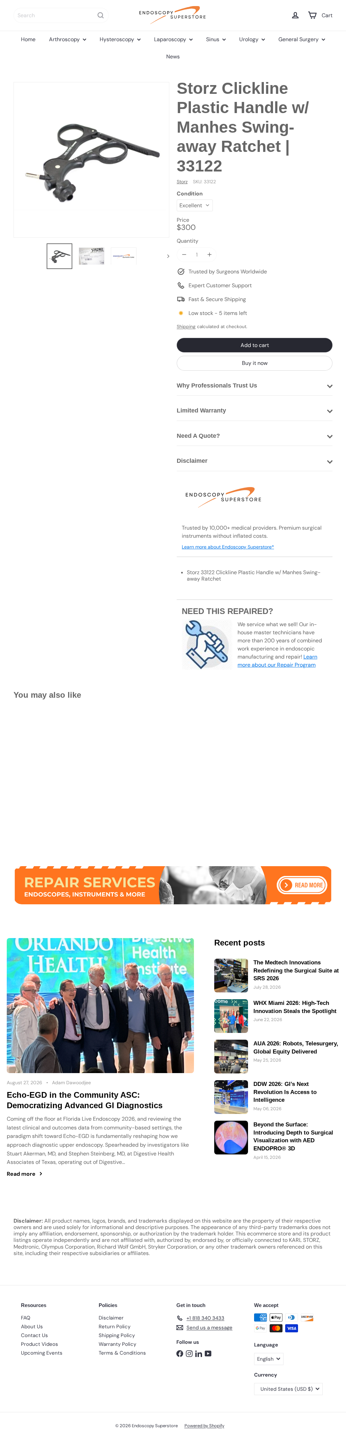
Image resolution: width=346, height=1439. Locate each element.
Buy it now (255, 363)
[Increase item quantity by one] (209, 254)
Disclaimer (111, 1317)
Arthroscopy (65, 39)
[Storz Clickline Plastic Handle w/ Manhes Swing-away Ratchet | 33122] (37, 778)
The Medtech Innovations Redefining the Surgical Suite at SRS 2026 (296, 970)
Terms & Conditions (122, 1353)
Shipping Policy (117, 1335)
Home (28, 39)
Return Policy (114, 1326)
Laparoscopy (171, 39)
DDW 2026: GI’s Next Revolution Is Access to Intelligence (285, 1092)
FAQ (25, 1317)
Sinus (213, 39)
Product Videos (39, 1344)
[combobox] (61, 15)
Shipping (186, 326)
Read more (21, 1174)
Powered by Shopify (204, 1426)
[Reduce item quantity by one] (184, 254)
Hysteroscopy (117, 39)
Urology (249, 39)
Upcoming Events (42, 1353)
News (173, 56)
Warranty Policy (117, 1344)
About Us (32, 1326)
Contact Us (34, 1335)
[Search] (101, 15)
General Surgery (299, 39)
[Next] (165, 256)
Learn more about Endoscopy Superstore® (228, 547)
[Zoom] (91, 159)
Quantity (187, 241)
